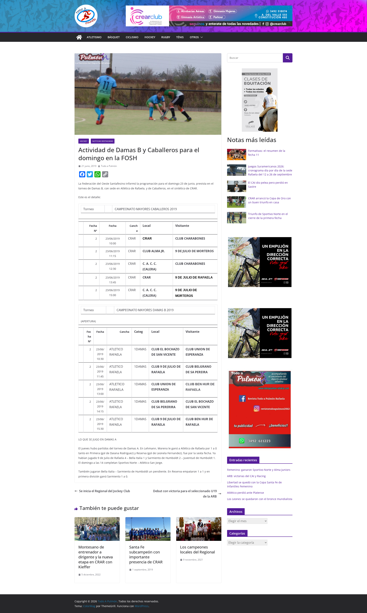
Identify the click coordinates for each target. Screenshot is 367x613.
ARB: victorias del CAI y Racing (246, 476)
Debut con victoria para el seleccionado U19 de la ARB (185, 494)
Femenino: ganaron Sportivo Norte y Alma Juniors (258, 470)
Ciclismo (132, 37)
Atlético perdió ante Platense (245, 492)
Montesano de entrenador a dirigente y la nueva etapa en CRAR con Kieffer (95, 556)
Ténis (180, 37)
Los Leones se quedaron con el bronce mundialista (259, 499)
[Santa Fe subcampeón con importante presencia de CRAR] (148, 520)
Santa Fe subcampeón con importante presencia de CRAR (146, 554)
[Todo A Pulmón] (79, 37)
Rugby (165, 37)
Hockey (150, 37)
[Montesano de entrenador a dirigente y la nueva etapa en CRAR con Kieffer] (97, 520)
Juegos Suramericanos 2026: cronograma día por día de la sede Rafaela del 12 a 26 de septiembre (270, 170)
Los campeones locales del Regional (197, 549)
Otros (194, 37)
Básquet (114, 37)
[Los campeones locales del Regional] (198, 520)
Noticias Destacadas (102, 141)
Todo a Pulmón (109, 166)
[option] (259, 100)
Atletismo (94, 37)
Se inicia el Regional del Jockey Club (104, 491)
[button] (201, 37)
